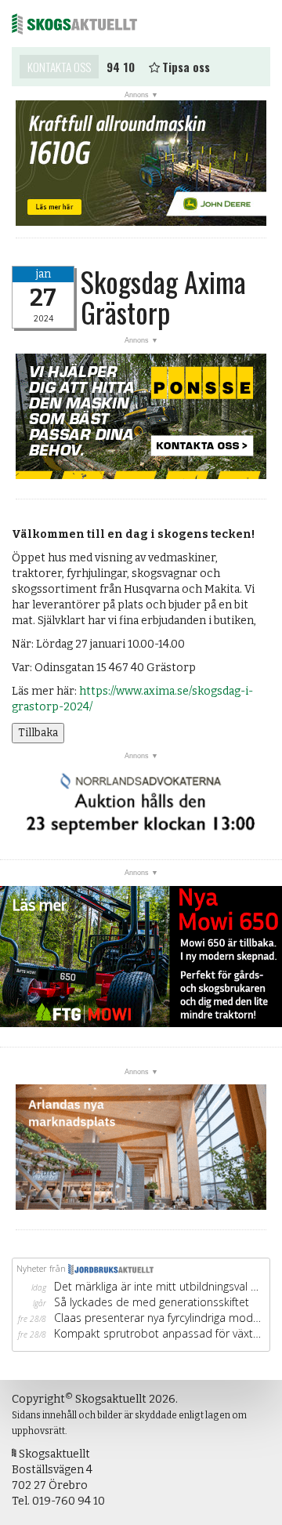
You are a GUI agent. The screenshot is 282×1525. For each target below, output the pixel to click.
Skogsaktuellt (74, 23)
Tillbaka (38, 732)
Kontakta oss (59, 66)
